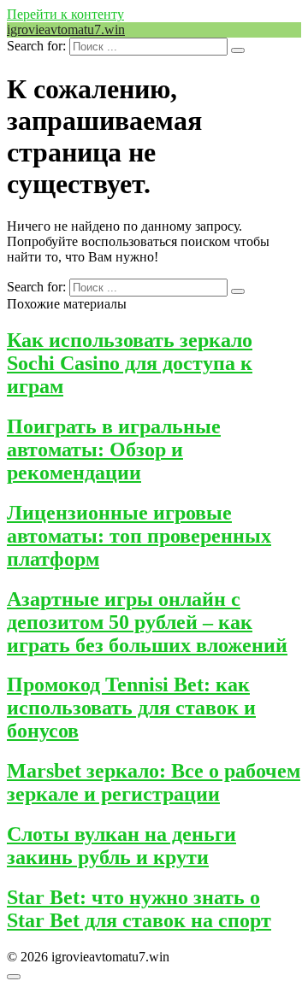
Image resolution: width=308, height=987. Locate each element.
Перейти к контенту (65, 14)
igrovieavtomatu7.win (66, 29)
